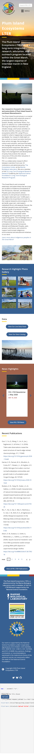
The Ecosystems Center (15, 166)
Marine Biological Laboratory (13, 168)
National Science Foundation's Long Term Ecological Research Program (16, 175)
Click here (5, 703)
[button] (3, 395)
